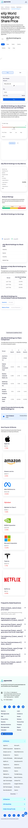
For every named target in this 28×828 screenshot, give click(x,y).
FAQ (2, 716)
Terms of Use (20, 722)
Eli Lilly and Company (17, 787)
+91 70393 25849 (7, 700)
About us (3, 711)
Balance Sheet (5, 307)
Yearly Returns (12, 143)
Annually (11, 302)
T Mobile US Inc (7, 767)
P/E (17, 143)
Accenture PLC (7, 783)
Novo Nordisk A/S (7, 790)
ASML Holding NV (18, 758)
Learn (18, 711)
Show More (13, 794)
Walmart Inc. (6, 774)
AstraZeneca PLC (18, 761)
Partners (19, 719)
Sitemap (19, 730)
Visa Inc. (16, 771)
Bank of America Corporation (18, 777)
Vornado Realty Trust (4, 399)
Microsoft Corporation (17, 745)
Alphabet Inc (17, 748)
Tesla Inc (16, 755)
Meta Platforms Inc (19, 752)
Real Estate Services (5, 8)
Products (19, 724)
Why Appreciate (5, 713)
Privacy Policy (4, 719)
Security (3, 722)
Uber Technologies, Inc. (8, 780)
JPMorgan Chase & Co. (8, 777)
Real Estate (19, 7)
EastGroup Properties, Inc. (5, 383)
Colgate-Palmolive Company (18, 784)
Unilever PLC (17, 780)
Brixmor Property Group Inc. (4, 391)
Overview (13, 7)
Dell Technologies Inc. (7, 787)
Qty (4, 89)
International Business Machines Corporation (19, 768)
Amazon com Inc (7, 752)
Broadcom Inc (6, 755)
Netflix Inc (5, 761)
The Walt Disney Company (18, 774)
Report (19, 727)
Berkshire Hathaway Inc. (6, 771)
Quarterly (4, 302)
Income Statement (15, 307)
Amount (5, 80)
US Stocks (7, 7)
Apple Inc (5, 745)
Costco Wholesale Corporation (7, 758)
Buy (14, 99)
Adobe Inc (16, 764)
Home (2, 7)
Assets (19, 716)
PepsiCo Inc (6, 764)
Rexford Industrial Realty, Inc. (5, 375)
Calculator (3, 730)
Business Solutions (6, 724)
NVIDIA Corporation (8, 748)
